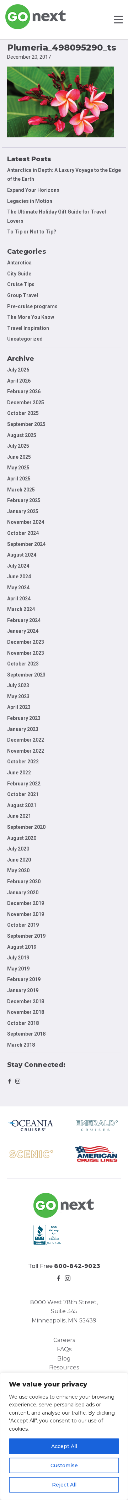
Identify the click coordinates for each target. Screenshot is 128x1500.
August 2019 (21, 947)
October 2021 (23, 794)
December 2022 (25, 740)
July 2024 (18, 566)
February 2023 (24, 718)
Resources (64, 1367)
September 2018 (26, 1034)
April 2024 (19, 598)
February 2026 (24, 391)
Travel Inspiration (28, 328)
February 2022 (24, 783)
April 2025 (19, 478)
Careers (64, 1340)
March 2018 (21, 1045)
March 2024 (21, 609)
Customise (64, 1465)
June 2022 (19, 772)
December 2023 (25, 642)
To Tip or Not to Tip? (32, 232)
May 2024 (18, 587)
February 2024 (24, 620)
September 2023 (26, 675)
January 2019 (22, 990)
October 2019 (23, 925)
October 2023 (23, 664)
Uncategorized (25, 339)
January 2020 (22, 892)
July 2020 (18, 849)
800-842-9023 (77, 1266)
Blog (64, 1358)
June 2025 (19, 457)
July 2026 (18, 370)
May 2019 (18, 969)
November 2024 (25, 522)
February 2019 (24, 979)
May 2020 (18, 870)
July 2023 (18, 685)
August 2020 (21, 838)
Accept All (64, 1446)
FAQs (64, 1349)
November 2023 (25, 653)
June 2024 (19, 576)
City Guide (19, 274)
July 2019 (18, 957)
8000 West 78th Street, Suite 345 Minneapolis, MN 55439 (64, 1311)
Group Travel (22, 295)
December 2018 (25, 1001)
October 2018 (23, 1023)
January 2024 (22, 631)
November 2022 (25, 751)
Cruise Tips (20, 284)
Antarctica (19, 262)
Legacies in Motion (29, 201)
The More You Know (30, 317)
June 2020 (19, 860)
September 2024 (26, 544)
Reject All (64, 1484)
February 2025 (24, 500)
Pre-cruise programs (32, 306)
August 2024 (21, 555)
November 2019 (25, 914)
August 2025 (21, 435)
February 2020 (24, 881)
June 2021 (19, 816)
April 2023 (19, 707)
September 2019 (26, 936)
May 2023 (18, 696)
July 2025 (18, 446)
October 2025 (23, 413)
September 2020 (26, 827)
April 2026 (19, 381)
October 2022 (23, 761)
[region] (64, 1436)
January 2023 (22, 729)
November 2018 (25, 1012)
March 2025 (21, 490)
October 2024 (23, 533)
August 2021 (21, 805)
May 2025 (18, 467)
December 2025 (25, 402)
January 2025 (22, 511)
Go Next (36, 16)
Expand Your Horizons (33, 190)
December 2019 (25, 903)
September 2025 (26, 424)
